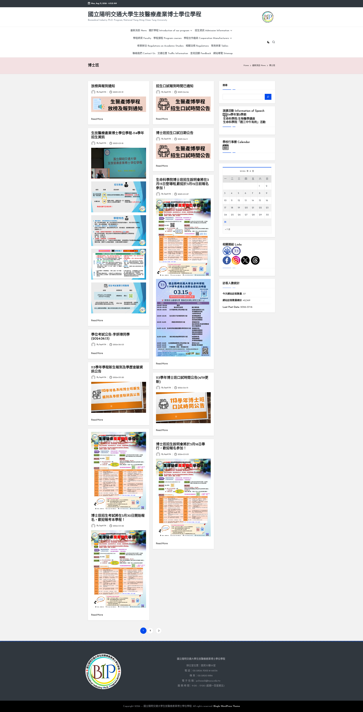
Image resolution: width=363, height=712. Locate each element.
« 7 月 (227, 229)
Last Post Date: (231, 307)
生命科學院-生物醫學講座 (239, 119)
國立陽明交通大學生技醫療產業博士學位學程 (144, 15)
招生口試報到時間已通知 (174, 86)
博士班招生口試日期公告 (174, 133)
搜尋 (225, 85)
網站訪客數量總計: (233, 300)
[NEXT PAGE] (159, 631)
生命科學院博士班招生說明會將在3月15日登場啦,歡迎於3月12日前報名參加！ (182, 184)
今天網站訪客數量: (233, 294)
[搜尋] (268, 97)
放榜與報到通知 (103, 86)
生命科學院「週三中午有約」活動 (244, 122)
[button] (159, 631)
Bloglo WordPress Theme (226, 706)
